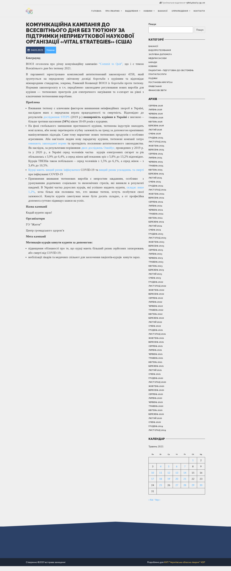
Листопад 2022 (157, 286)
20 (176, 478)
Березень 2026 (156, 125)
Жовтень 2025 (156, 146)
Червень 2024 (155, 210)
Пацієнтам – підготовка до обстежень (171, 70)
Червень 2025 (155, 162)
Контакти (199, 11)
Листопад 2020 (157, 382)
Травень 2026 (155, 117)
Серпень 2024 (155, 202)
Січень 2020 (154, 422)
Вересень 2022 (156, 294)
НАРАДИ (152, 62)
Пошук (152, 24)
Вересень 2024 (156, 198)
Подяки (152, 78)
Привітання (155, 86)
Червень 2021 (155, 354)
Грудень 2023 (155, 234)
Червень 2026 (155, 114)
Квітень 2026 (155, 122)
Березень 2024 (156, 222)
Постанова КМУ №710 (160, 82)
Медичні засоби (157, 58)
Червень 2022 (155, 306)
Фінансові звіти (157, 90)
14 (184, 472)
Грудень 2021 (155, 330)
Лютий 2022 (155, 322)
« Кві (150, 499)
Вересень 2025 (156, 149)
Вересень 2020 (156, 390)
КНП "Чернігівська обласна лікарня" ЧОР (184, 562)
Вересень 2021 (156, 342)
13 (176, 472)
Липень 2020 (155, 398)
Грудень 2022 (155, 282)
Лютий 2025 (155, 178)
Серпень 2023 (155, 250)
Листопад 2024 (157, 190)
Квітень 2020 (155, 410)
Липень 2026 (155, 109)
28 (184, 485)
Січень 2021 (154, 374)
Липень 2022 (155, 302)
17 (152, 478)
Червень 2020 (155, 402)
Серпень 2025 (155, 154)
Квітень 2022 (155, 314)
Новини (148, 11)
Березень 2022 (156, 318)
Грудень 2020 (155, 378)
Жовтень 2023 (156, 242)
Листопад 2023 (157, 238)
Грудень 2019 (155, 426)
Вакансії (163, 11)
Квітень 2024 (155, 218)
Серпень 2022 (155, 298)
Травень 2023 (155, 262)
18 (160, 478)
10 (152, 472)
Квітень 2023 (155, 266)
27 (176, 485)
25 (160, 485)
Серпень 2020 (155, 394)
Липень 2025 (155, 157)
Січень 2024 (154, 230)
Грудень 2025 (155, 138)
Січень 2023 (154, 278)
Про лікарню (112, 11)
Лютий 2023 (155, 274)
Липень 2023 (155, 254)
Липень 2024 (155, 206)
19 (168, 478)
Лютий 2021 (155, 370)
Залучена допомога (160, 54)
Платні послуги (157, 74)
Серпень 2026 (155, 105)
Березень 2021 (156, 366)
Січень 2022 (154, 326)
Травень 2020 (155, 406)
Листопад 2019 (157, 430)
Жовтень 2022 (156, 290)
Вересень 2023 (156, 246)
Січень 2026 (154, 133)
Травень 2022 (155, 310)
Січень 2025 (154, 182)
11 (160, 472)
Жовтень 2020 (156, 386)
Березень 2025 (156, 174)
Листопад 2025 (157, 141)
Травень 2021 (155, 358)
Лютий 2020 (155, 418)
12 (168, 472)
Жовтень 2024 (156, 194)
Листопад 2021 (157, 334)
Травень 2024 (155, 214)
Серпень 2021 (155, 346)
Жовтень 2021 (156, 338)
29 (193, 485)
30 (201, 485)
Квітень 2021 (155, 362)
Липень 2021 (155, 350)
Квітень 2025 (155, 170)
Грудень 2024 (155, 186)
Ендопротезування (159, 50)
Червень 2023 (155, 258)
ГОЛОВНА (96, 11)
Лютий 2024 (155, 226)
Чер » (157, 499)
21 (184, 478)
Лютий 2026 (155, 130)
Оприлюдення (180, 11)
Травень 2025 (155, 166)
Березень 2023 (156, 270)
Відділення (131, 11)
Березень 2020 (156, 414)
